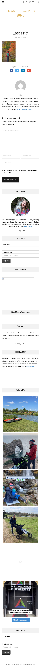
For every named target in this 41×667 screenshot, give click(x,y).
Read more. (28, 226)
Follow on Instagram (21, 620)
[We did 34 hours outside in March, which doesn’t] (20, 562)
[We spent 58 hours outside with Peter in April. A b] (20, 451)
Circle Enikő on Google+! (25, 109)
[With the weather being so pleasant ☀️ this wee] (20, 414)
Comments (25, 67)
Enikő (15, 67)
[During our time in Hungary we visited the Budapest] (20, 599)
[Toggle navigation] (3, 2)
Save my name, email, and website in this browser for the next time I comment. (19, 171)
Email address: (7, 252)
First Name (6, 245)
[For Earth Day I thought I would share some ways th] (20, 488)
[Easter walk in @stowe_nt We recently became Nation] (20, 525)
